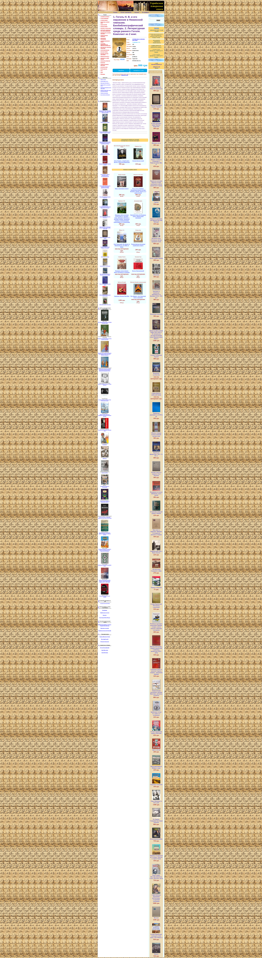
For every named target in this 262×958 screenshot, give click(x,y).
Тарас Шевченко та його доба (156, 801)
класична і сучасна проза (106, 28)
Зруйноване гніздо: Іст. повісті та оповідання (156, 713)
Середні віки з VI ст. (104, 81)
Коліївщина (104, 444)
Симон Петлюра (104, 652)
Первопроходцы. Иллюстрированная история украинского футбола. (105, 206)
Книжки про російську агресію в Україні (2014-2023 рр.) (104, 625)
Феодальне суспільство (156, 374)
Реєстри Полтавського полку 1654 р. (105, 284)
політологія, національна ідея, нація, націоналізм (106, 31)
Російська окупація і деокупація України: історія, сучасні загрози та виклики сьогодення (156, 627)
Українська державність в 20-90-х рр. (156, 414)
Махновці (156, 274)
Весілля (156, 918)
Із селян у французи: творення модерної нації (105, 154)
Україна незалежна (104, 93)
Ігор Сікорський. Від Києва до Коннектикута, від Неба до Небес (122, 245)
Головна (115, 12)
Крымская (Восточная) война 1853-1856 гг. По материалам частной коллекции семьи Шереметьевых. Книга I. (156, 334)
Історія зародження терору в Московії (156, 732)
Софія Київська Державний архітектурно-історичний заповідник (156, 898)
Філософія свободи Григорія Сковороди (105, 197)
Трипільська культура (104, 612)
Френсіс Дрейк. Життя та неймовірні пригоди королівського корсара (104, 415)
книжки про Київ (104, 24)
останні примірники (104, 18)
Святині (156, 202)
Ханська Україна (105, 472)
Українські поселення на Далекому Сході (104, 566)
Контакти (138, 12)
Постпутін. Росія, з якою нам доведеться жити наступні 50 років (104, 518)
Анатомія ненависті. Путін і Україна (104, 596)
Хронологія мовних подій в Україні (105, 238)
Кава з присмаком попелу (122, 188)
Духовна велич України (105, 122)
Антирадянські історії (138, 160)
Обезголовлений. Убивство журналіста (105, 217)
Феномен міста (156, 143)
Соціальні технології (156, 784)
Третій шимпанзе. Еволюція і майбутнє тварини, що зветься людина (105, 533)
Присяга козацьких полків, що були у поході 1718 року (104, 339)
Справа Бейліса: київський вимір (156, 394)
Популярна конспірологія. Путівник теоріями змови (104, 323)
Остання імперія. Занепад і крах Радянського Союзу (104, 400)
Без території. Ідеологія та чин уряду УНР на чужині (105, 274)
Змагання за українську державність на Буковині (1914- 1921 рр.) (156, 294)
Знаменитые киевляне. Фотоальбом (104, 487)
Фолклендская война (156, 839)
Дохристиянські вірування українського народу (138, 244)
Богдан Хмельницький (104, 647)
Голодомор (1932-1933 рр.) (104, 617)
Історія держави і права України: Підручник (105, 247)
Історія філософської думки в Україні (156, 512)
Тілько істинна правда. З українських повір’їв (104, 502)
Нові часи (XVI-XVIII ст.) (105, 83)
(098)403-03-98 (124, 75)
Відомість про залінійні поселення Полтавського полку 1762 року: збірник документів (104, 354)
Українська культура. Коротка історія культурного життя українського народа (156, 183)
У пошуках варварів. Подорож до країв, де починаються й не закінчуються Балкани (104, 550)
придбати (121, 70)
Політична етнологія (156, 314)
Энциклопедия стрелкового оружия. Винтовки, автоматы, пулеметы (156, 693)
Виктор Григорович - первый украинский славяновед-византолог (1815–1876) (156, 650)
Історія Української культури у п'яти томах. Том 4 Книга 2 (156, 936)
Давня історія (103, 79)
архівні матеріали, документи (104, 36)
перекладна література (105, 60)
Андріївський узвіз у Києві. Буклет (156, 551)
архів (102, 72)
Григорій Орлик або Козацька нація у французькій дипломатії (138, 216)
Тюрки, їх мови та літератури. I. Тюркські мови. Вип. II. (156, 162)
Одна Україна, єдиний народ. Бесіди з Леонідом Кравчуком (122, 161)
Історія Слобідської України (156, 355)
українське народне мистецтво (105, 65)
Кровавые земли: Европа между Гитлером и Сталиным (121, 271)
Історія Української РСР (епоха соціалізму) (156, 605)
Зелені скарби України (156, 258)
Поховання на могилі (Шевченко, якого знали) (156, 493)
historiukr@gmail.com (156, 64)
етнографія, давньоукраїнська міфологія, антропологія (105, 44)
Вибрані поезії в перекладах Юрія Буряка (105, 295)
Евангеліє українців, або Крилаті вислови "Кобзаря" (156, 220)
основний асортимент (105, 16)
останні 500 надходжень (105, 603)
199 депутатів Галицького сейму (156, 570)
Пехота (156, 954)
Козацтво (105, 615)
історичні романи (104, 20)
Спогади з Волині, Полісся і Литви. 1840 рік (104, 385)
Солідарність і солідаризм (105, 266)
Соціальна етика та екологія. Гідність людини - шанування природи (156, 672)
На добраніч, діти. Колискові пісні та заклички (138, 296)
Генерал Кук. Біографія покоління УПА (104, 431)
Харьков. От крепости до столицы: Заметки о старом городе (156, 857)
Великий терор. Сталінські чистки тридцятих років (156, 240)
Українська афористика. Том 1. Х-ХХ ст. (156, 454)
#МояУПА (105, 458)
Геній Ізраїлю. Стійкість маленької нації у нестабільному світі (105, 175)
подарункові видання (105, 50)
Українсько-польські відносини (104, 630)
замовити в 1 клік (138, 70)
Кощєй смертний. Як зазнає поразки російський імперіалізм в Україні (105, 186)
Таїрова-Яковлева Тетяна (104, 636)
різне (102, 70)
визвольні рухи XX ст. (105, 56)
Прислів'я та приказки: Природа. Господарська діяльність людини (156, 532)
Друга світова (156, 750)
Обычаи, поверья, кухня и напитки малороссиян (156, 434)
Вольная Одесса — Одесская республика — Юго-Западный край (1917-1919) (105, 111)
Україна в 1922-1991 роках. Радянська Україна (106, 91)
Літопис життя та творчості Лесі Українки (156, 474)
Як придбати (145, 12)
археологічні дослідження (103, 39)
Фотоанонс (103, 74)
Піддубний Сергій (104, 639)
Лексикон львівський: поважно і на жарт (105, 164)
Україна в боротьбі (156, 587)
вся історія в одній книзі (105, 94)
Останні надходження (126, 12)
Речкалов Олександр (105, 641)
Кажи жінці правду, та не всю (105, 304)
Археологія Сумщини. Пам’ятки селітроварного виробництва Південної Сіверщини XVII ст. (105, 369)
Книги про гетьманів (105, 628)
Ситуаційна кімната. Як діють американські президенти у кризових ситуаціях (105, 142)
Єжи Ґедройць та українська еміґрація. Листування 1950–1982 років (105, 227)
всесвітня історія (104, 67)
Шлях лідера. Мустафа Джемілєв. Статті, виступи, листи (156, 876)
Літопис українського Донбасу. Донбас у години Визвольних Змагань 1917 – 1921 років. (104, 581)
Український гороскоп (105, 256)
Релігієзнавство (104, 68)
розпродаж (103, 62)
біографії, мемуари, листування (104, 54)
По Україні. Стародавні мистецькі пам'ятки (156, 820)
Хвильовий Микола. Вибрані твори (156, 767)
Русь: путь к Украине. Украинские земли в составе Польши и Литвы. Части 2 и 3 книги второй (138, 191)
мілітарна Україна (104, 51)
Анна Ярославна (104, 650)
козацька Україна (104, 26)
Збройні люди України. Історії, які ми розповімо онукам (105, 132)
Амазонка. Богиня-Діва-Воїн (121, 296)
